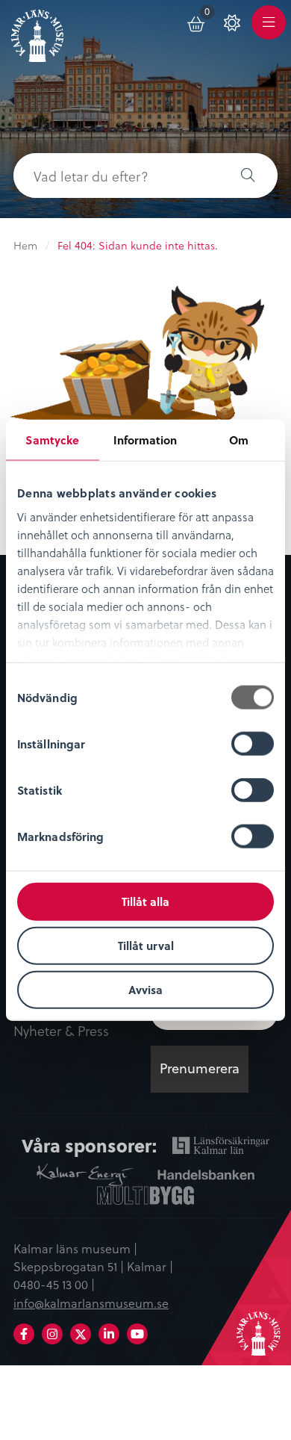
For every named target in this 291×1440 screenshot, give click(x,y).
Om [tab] (238, 440)
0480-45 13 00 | (54, 1284)
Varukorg (210, 14)
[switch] (252, 744)
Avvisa (145, 989)
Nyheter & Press (61, 1031)
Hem (25, 245)
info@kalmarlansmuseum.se (91, 1303)
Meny (268, 31)
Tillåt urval (146, 945)
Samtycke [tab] (52, 440)
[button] (248, 175)
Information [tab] (145, 440)
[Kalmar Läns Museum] (37, 32)
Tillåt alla (145, 901)
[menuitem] (197, 21)
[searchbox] (115, 175)
